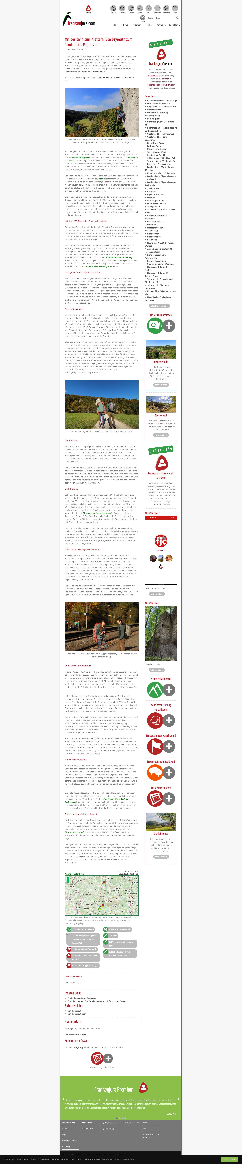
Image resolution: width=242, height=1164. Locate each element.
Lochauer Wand (154, 145)
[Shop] (175, 8)
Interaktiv (173, 25)
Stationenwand (154, 188)
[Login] (142, 20)
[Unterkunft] (157, 8)
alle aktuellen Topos (159, 305)
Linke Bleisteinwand (156, 203)
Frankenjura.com (68, 1122)
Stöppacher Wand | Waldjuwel (160, 263)
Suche (149, 25)
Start (115, 25)
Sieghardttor (153, 233)
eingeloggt (79, 1047)
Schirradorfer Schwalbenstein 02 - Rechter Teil (159, 281)
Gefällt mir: (70, 982)
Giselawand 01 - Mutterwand (160, 133)
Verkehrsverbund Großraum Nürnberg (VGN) (85, 71)
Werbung (146, 1122)
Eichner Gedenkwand (156, 260)
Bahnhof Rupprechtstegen (97, 266)
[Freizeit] (131, 8)
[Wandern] (113, 8)
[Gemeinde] (166, 8)
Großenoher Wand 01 (157, 155)
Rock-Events (87, 1122)
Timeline (137, 25)
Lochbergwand (153, 118)
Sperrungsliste (87, 1128)
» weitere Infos (170, 1114)
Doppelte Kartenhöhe (128, 873)
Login (64, 1134)
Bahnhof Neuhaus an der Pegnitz (120, 257)
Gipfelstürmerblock (155, 194)
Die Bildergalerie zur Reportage (82, 998)
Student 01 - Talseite (84, 929)
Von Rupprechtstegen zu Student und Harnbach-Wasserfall (84, 939)
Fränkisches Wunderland (158, 103)
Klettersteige (110, 1128)
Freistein (151, 197)
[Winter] (140, 8)
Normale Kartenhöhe (74, 873)
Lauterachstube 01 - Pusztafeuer (155, 223)
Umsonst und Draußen (157, 148)
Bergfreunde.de (110, 1122)
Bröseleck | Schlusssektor (158, 164)
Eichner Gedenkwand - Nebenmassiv (156, 256)
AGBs (145, 1128)
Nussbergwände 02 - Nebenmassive (155, 229)
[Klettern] (122, 8)
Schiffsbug (152, 239)
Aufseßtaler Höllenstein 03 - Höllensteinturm (159, 250)
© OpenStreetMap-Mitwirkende (128, 871)
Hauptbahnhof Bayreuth (79, 157)
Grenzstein (152, 191)
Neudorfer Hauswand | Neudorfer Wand (156, 114)
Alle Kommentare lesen (75, 1034)
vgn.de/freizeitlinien (77, 1013)
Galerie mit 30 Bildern (110, 77)
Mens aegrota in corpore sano (96, 513)
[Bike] (148, 8)
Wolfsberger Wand (155, 200)
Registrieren (66, 1128)
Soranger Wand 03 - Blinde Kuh (161, 161)
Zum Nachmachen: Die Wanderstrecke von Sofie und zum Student (97, 1001)
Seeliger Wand (153, 206)
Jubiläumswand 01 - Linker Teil (161, 158)
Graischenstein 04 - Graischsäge (162, 100)
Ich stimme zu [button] (229, 1159)
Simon (100, 178)
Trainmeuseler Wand (156, 151)
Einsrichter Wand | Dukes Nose (161, 173)
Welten (160, 25)
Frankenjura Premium (70, 1140)
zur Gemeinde (161, 384)
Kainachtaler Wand (155, 142)
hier (126, 77)
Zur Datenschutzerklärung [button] (122, 1159)
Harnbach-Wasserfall (74, 832)
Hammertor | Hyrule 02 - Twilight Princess (157, 275)
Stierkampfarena (154, 109)
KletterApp (66, 1146)
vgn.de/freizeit (74, 1010)
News (125, 25)
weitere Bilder (156, 593)
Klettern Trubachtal (132, 1122)
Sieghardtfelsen (154, 236)
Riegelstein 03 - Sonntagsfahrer (161, 106)
